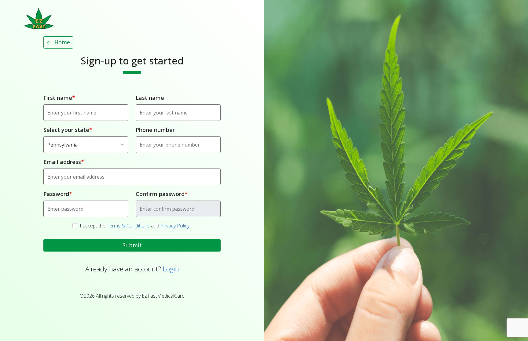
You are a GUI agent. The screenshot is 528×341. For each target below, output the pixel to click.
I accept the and (134, 225)
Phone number (155, 129)
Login (171, 268)
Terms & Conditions (128, 225)
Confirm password (160, 194)
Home (61, 42)
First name (57, 97)
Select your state (66, 129)
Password (56, 194)
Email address (62, 161)
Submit (132, 245)
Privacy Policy (174, 225)
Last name (150, 97)
